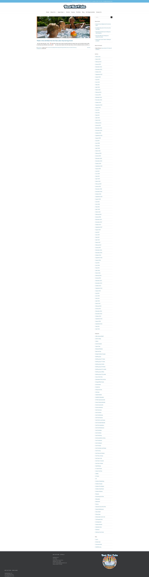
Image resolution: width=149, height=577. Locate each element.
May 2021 (98, 115)
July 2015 (97, 293)
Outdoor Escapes (99, 483)
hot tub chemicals (99, 407)
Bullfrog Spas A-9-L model (101, 369)
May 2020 (98, 145)
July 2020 (97, 140)
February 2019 (98, 183)
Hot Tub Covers (99, 410)
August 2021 (98, 107)
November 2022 (99, 69)
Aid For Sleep (98, 338)
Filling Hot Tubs (99, 389)
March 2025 (98, 56)
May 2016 (98, 267)
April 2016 (98, 270)
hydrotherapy (98, 466)
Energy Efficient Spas (100, 382)
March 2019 (98, 181)
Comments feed (99, 544)
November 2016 (99, 252)
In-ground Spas (99, 468)
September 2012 (99, 323)
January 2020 (98, 155)
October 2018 (98, 194)
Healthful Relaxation (100, 397)
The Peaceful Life (99, 519)
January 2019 (98, 186)
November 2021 (99, 99)
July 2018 (97, 201)
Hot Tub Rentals (99, 440)
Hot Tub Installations (100, 425)
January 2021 (98, 125)
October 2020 (98, 133)
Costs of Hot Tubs (99, 376)
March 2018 (98, 211)
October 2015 (98, 285)
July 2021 (97, 110)
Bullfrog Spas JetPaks (63, 47)
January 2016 (98, 278)
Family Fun (68, 47)
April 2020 (98, 148)
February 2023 (98, 61)
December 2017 (99, 219)
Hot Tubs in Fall (99, 458)
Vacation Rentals (99, 524)
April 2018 (98, 209)
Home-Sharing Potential (100, 402)
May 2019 (98, 176)
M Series (97, 476)
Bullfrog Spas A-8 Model (100, 366)
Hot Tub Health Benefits (100, 422)
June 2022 (98, 82)
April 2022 (98, 87)
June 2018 (98, 204)
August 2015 (98, 290)
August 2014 (98, 321)
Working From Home (100, 532)
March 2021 (98, 120)
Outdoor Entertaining (73, 47)
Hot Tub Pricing (99, 435)
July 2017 (97, 232)
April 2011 (98, 329)
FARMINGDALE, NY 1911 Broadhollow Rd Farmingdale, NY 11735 (9, 575)
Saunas (97, 504)
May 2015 (98, 298)
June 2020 (98, 143)
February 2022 (98, 92)
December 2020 (99, 127)
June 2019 (98, 173)
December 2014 (99, 311)
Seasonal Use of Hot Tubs (101, 506)
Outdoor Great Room (100, 488)
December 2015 (99, 280)
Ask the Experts (99, 343)
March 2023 (98, 59)
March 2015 (98, 303)
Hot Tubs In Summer (100, 460)
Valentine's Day (99, 527)
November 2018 (99, 191)
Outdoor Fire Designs (100, 486)
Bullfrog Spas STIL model (101, 374)
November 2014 (99, 313)
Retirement (98, 501)
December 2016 (99, 250)
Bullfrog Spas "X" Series (100, 361)
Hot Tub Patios (98, 432)
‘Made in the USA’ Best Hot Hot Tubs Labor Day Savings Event (55, 41)
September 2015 (99, 288)
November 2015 (99, 283)
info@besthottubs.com (107, 1)
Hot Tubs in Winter (99, 463)
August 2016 (98, 260)
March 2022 (98, 89)
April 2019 (98, 178)
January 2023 (98, 64)
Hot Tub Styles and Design (101, 448)
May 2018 (98, 206)
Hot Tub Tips (98, 450)
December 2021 (99, 97)
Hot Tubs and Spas (99, 455)
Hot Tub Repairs (99, 443)
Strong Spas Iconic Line (100, 516)
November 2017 (99, 222)
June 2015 (98, 295)
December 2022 (99, 66)
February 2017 (98, 245)
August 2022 (98, 77)
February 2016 (98, 275)
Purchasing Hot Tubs (100, 496)
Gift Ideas (97, 392)
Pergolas (97, 494)
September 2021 (99, 105)
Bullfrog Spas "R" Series (100, 359)
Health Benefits (99, 394)
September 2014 (99, 318)
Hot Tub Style (98, 445)
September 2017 (99, 227)
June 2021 (98, 112)
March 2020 (98, 150)
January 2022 (98, 94)
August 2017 (98, 229)
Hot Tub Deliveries (99, 415)
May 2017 (98, 237)
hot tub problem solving (100, 438)
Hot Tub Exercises (99, 417)
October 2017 (98, 224)
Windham (97, 529)
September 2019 (99, 166)
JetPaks (97, 473)
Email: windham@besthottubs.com (60, 562)
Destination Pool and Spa (101, 379)
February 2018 (98, 214)
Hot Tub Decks (98, 412)
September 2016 (99, 257)
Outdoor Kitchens (99, 491)
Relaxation (98, 499)
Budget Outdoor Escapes (56, 47)
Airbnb (97, 341)
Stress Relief (98, 511)
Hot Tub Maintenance (100, 427)
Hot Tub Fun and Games (100, 420)
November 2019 (99, 161)
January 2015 (98, 308)
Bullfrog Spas (98, 356)
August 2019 (98, 168)
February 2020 (98, 153)
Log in (97, 539)
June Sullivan (39, 47)
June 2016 (98, 265)
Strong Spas (98, 514)
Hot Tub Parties (99, 430)
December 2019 (99, 158)
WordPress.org (98, 547)
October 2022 (98, 71)
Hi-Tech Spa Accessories (100, 399)
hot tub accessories (99, 404)
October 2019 (98, 163)
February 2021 (98, 122)
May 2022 (98, 84)
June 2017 (98, 234)
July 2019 (97, 171)
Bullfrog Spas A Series (100, 364)
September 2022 (99, 74)
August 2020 (98, 138)
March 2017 (98, 242)
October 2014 (98, 316)
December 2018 (99, 189)
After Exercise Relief (99, 336)
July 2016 (97, 262)
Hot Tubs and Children (100, 453)
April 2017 (98, 239)
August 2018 (98, 199)
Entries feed (98, 541)
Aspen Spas (98, 346)
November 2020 (99, 130)
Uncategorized (39, 48)
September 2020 (99, 135)
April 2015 (98, 300)
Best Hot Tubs (50, 47)
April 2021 (98, 117)
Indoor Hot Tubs (99, 471)
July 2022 (97, 79)
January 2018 (98, 217)
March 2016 (98, 273)
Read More (88, 47)
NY (96, 478)
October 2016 (98, 255)
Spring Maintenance (100, 509)
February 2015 (98, 306)
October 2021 (98, 102)
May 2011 (98, 326)
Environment (98, 384)
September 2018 (99, 196)
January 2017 (98, 247)
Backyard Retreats (99, 348)
